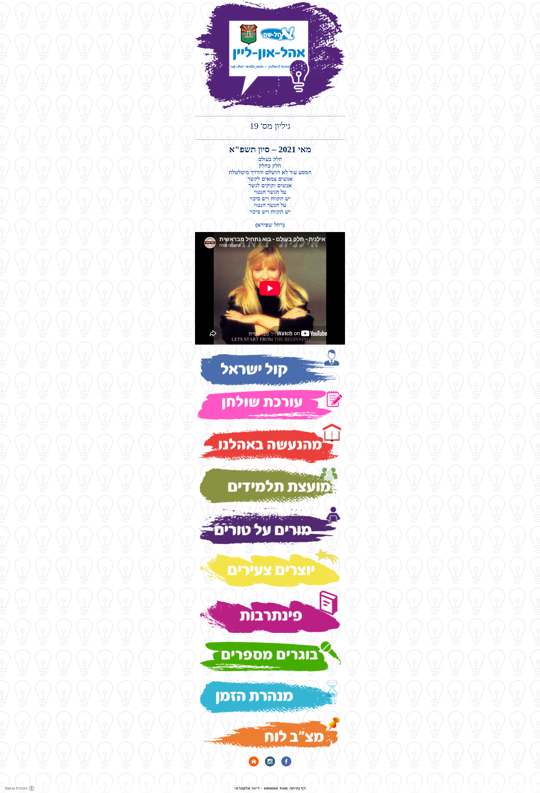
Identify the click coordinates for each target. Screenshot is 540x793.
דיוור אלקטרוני (246, 788)
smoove (271, 788)
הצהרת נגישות (16, 788)
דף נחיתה (297, 788)
